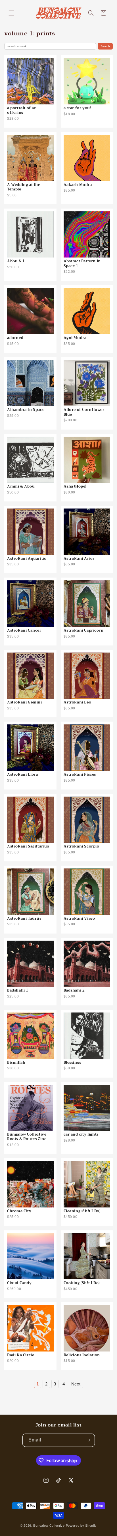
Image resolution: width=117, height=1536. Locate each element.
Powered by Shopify (81, 1525)
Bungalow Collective (48, 1525)
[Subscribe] (88, 1440)
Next (76, 1383)
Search (105, 46)
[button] (11, 13)
